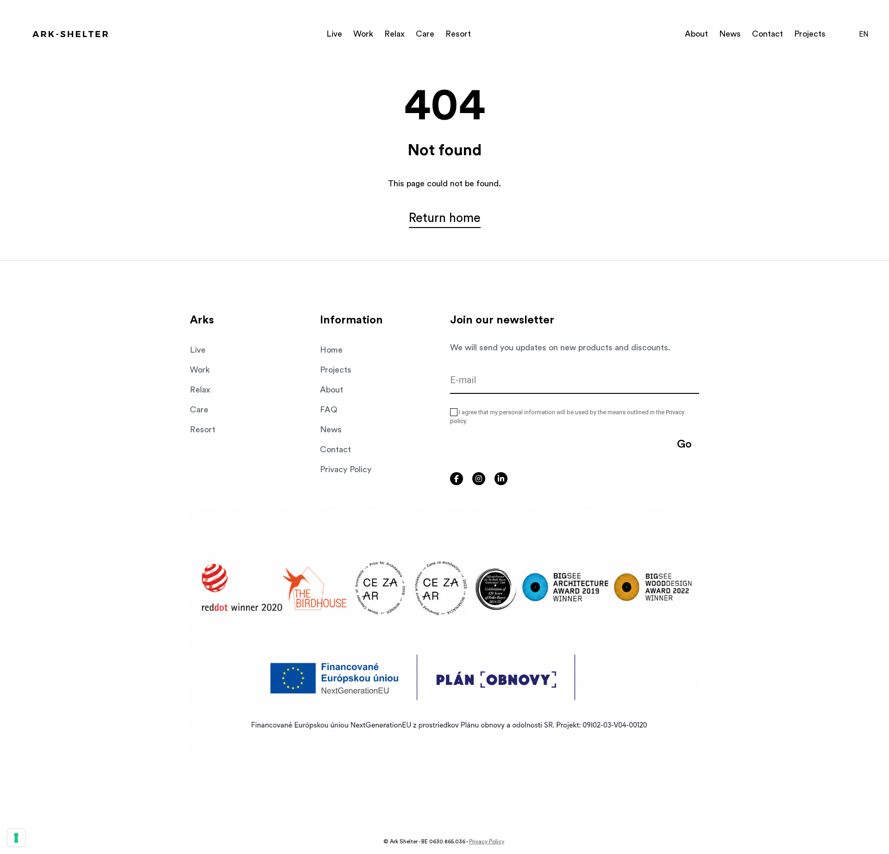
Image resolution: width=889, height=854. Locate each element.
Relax (394, 34)
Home (331, 350)
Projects (810, 34)
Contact (767, 34)
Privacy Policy (345, 469)
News (730, 34)
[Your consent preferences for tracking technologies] (16, 838)
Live (334, 34)
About (696, 34)
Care (425, 34)
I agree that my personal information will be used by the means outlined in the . (567, 417)
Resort (458, 34)
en (863, 34)
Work (363, 34)
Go (684, 444)
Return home (445, 218)
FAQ (329, 409)
